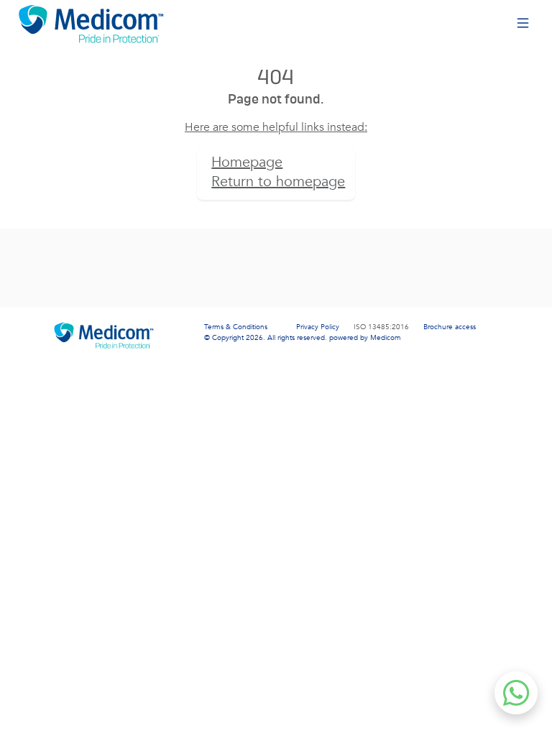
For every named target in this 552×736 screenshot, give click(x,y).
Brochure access (449, 327)
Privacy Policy (317, 327)
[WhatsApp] (516, 692)
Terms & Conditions (235, 327)
